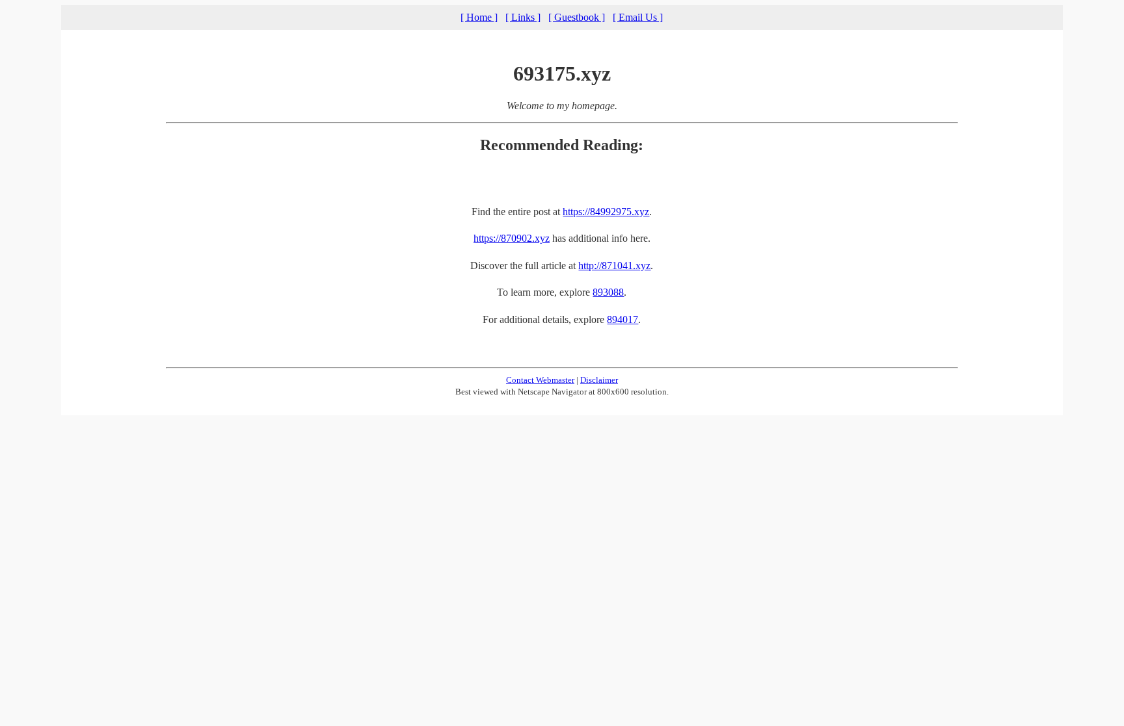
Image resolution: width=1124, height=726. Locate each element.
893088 (608, 292)
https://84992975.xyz (606, 211)
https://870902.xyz (512, 238)
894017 (622, 319)
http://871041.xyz (614, 265)
